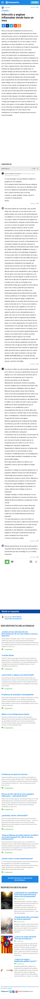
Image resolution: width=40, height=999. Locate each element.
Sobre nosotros (9, 986)
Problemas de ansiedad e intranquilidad (17, 695)
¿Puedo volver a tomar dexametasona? (17, 859)
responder (17, 617)
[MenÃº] (2, 2)
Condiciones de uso (32, 986)
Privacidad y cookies (6, 988)
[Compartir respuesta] (36, 562)
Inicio (2, 986)
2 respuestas (8, 788)
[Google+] (16, 991)
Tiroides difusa (8, 655)
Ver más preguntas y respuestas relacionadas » (20, 879)
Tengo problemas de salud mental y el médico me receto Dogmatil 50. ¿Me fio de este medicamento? (20, 837)
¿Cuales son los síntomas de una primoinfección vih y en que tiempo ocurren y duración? (20, 634)
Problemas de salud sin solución (14, 774)
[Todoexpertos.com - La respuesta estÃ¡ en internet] (12, 2)
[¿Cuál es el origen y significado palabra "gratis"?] (20, 967)
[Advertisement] (20, 138)
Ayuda (15, 986)
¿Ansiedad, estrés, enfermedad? (15, 815)
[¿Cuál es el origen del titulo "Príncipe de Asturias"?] (20, 946)
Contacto (23, 986)
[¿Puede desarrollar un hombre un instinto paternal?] (20, 925)
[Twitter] (10, 991)
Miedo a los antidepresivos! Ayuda (15, 714)
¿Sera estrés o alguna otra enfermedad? (18, 675)
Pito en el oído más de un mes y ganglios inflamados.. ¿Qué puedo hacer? (18, 795)
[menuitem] (7, 25)
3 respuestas (8, 728)
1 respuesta (7, 649)
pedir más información (13, 619)
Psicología (5, 10)
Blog (19, 986)
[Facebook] (13, 991)
